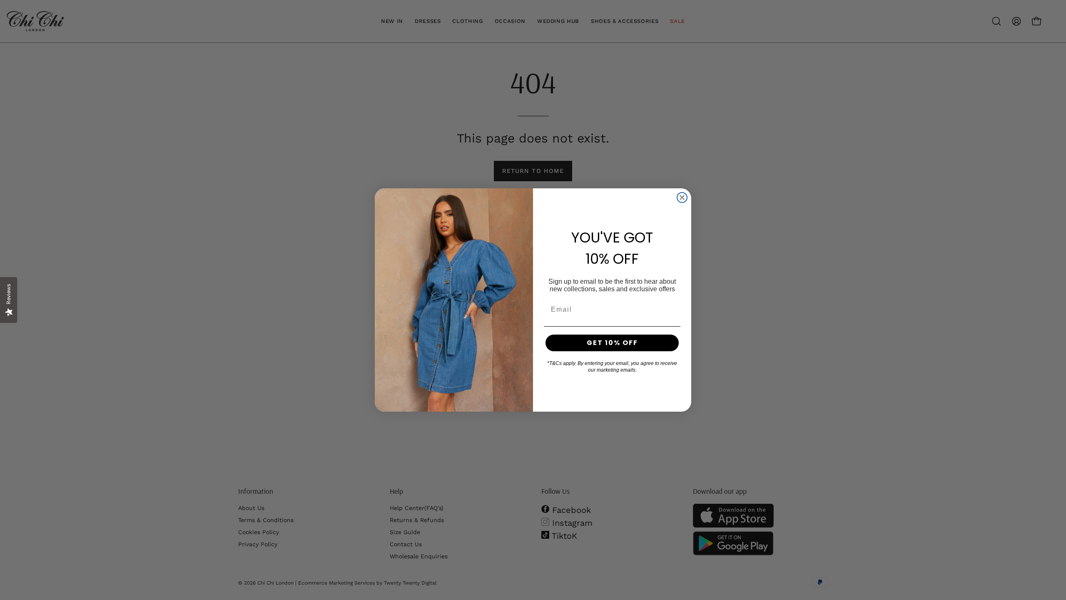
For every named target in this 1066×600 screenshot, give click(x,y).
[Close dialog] (682, 197)
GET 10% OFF (612, 343)
